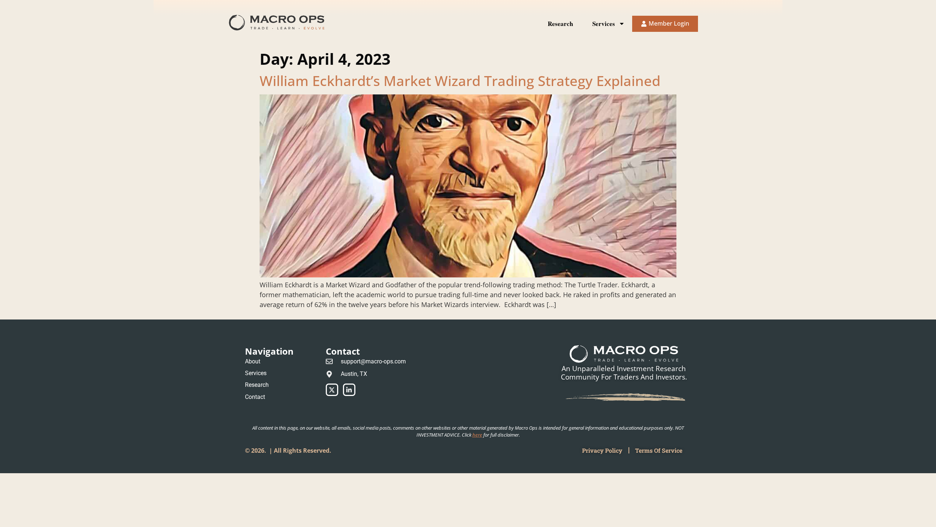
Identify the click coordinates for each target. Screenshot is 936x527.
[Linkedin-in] (349, 390)
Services (603, 23)
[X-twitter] (332, 390)
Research (560, 23)
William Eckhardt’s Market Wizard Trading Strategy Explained (460, 80)
